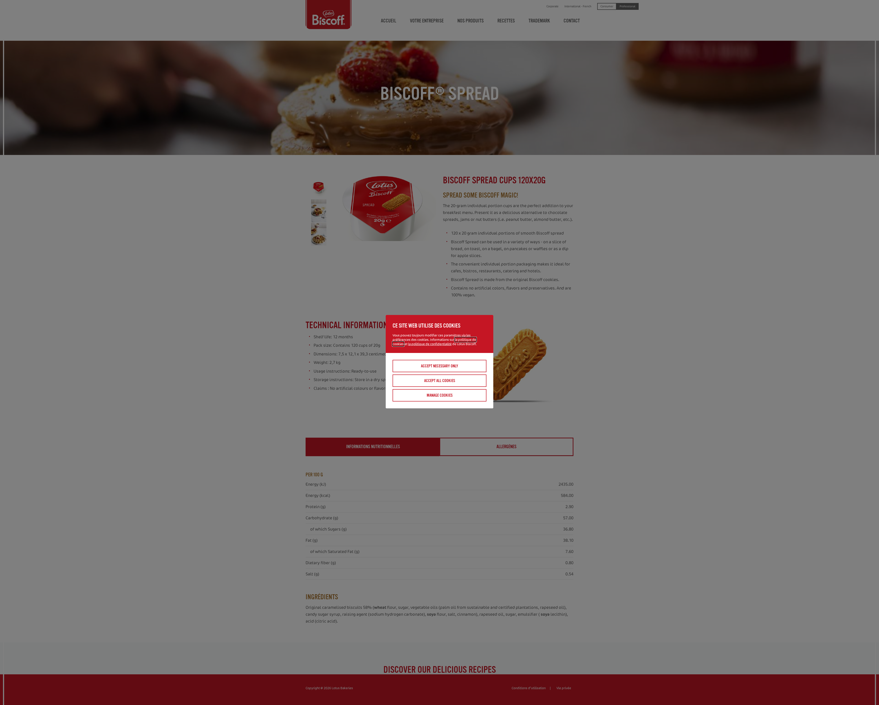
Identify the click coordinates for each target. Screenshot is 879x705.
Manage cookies (440, 395)
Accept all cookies (439, 380)
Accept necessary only (439, 366)
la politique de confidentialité (430, 344)
